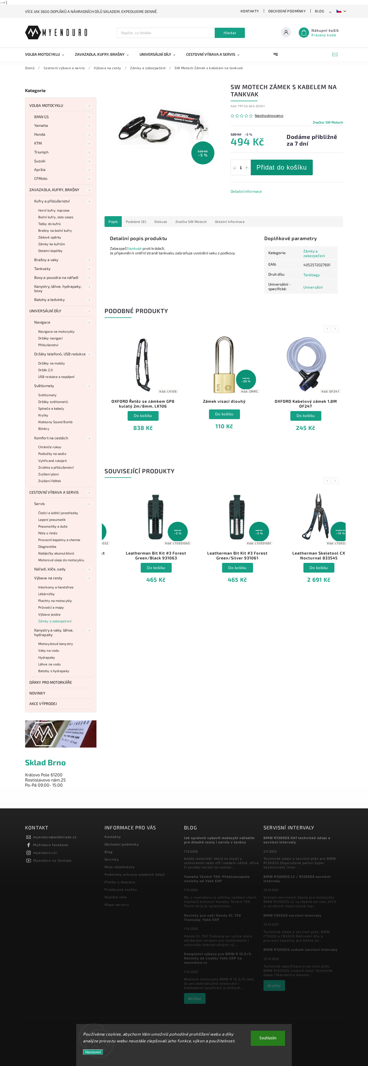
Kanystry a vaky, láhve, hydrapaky (53, 632)
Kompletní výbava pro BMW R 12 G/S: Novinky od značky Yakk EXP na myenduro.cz (218, 958)
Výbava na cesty (48, 578)
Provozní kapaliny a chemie (59, 540)
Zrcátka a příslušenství (56, 467)
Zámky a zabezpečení (54, 621)
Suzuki (40, 161)
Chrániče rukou (49, 447)
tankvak (135, 248)
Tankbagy (311, 274)
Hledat (230, 33)
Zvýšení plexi (48, 474)
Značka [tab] (191, 221)
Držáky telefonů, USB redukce (60, 354)
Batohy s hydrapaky (53, 671)
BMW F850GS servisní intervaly (292, 915)
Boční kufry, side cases (55, 217)
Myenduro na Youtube (52, 860)
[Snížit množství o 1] (234, 168)
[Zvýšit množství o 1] (246, 168)
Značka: (328, 122)
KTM (38, 143)
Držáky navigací (50, 338)
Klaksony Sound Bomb (55, 422)
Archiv (194, 998)
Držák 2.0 (45, 370)
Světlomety (44, 385)
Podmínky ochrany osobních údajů (135, 874)
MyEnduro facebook (50, 845)
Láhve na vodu (49, 664)
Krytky (43, 415)
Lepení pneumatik (52, 519)
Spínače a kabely (51, 408)
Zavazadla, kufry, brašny (54, 189)
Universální (312, 287)
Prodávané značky (121, 889)
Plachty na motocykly (55, 600)
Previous (328, 329)
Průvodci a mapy (51, 607)
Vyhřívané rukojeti (52, 460)
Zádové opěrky (49, 237)
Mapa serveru (117, 904)
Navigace (42, 322)
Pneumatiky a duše (53, 526)
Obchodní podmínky (287, 11)
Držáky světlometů (53, 401)
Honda (40, 134)
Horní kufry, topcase (54, 210)
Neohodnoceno (269, 116)
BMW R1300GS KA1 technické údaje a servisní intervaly (296, 840)
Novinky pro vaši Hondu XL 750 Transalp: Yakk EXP (212, 917)
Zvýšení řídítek (49, 481)
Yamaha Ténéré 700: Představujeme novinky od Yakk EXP (217, 878)
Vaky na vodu (48, 650)
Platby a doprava (120, 882)
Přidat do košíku (281, 167)
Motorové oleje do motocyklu (61, 560)
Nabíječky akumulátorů (56, 553)
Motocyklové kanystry (55, 643)
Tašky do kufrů (49, 224)
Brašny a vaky (46, 259)
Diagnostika (47, 546)
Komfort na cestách (51, 438)
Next (336, 329)
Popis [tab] (113, 221)
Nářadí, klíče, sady (49, 569)
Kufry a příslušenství (52, 201)
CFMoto (41, 178)
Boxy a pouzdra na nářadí (56, 277)
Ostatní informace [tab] (230, 221)
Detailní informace (246, 191)
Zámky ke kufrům (51, 244)
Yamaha (41, 125)
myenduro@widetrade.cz (55, 837)
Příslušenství (48, 345)
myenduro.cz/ (45, 852)
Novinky (37, 693)
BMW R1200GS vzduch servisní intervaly (300, 949)
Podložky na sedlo (52, 453)
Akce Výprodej (43, 703)
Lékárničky (46, 594)
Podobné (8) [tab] (136, 221)
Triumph (41, 152)
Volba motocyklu (46, 105)
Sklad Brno (45, 762)
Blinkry (43, 428)
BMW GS (41, 116)
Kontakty (250, 11)
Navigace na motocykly (56, 331)
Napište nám (116, 897)
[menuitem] (47, 54)
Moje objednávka (120, 867)
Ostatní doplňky (50, 250)
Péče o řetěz (47, 533)
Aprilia (40, 169)
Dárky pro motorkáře (50, 682)
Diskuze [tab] (160, 221)
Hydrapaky (46, 657)
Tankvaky (42, 268)
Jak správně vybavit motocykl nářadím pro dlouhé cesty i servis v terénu (219, 840)
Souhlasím (267, 1038)
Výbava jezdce (49, 614)
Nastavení (93, 1052)
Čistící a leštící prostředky (58, 513)
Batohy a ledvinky (49, 299)
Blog (319, 11)
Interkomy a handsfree (56, 587)
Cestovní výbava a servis (54, 492)
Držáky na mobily (51, 363)
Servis (39, 503)
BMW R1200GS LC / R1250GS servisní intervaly (297, 878)
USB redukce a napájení (56, 376)
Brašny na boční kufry (55, 230)
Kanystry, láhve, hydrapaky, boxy (58, 288)
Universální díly (45, 310)
